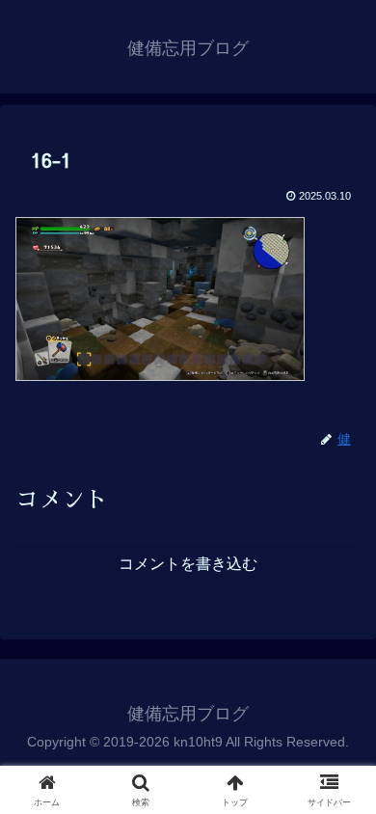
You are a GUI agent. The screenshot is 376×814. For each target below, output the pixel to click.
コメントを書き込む (188, 564)
